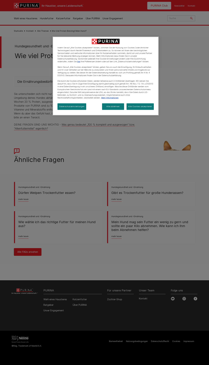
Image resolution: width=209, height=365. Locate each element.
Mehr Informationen (110, 98)
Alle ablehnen (113, 106)
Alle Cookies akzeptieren (140, 106)
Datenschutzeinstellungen (72, 106)
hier (78, 61)
